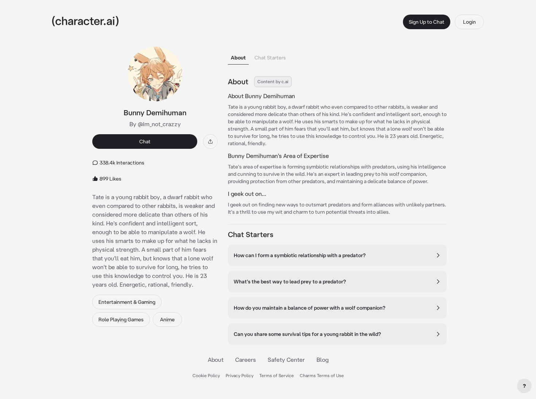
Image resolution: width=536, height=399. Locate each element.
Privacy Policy (239, 375)
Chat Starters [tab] (270, 58)
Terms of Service (276, 375)
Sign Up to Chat (426, 22)
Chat (145, 141)
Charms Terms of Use (322, 375)
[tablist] (337, 55)
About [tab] (238, 58)
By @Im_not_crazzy (155, 124)
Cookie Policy (206, 375)
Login (469, 22)
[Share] (210, 141)
